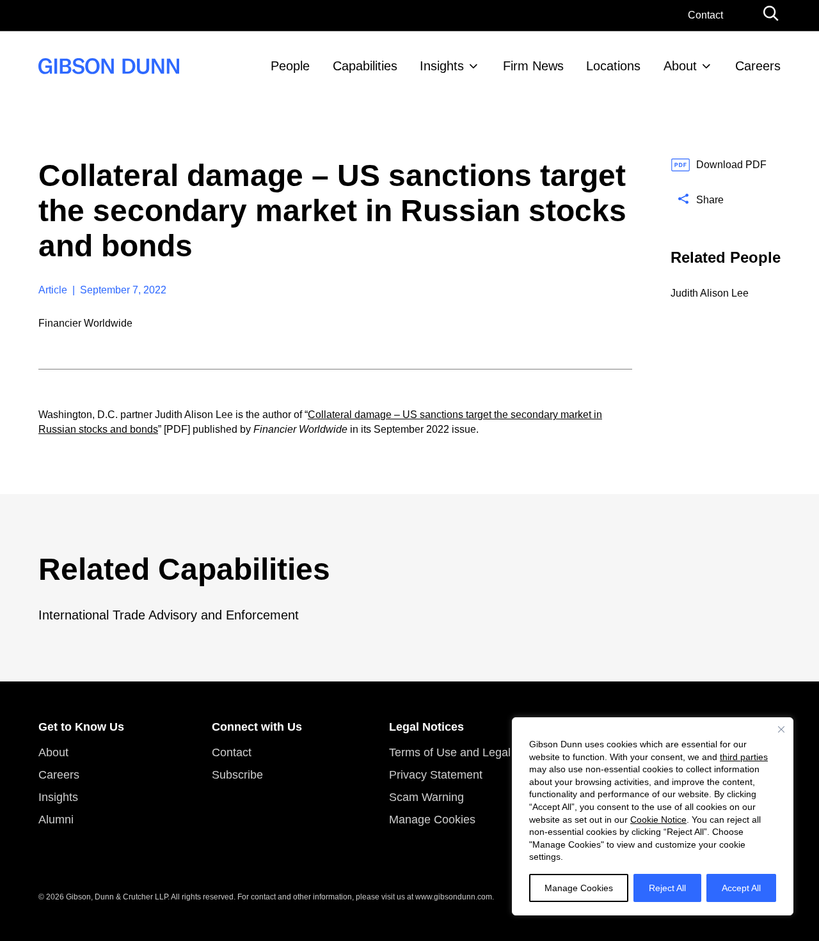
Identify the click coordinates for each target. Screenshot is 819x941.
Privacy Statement (435, 774)
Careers (758, 66)
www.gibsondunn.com (453, 896)
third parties (744, 757)
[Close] (781, 729)
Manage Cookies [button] (432, 819)
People (290, 66)
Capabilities (365, 66)
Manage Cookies (579, 888)
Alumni (56, 819)
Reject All (667, 888)
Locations (613, 66)
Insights (442, 66)
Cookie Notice (658, 819)
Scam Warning (426, 797)
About (680, 66)
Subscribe (237, 774)
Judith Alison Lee (710, 293)
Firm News (533, 66)
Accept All (741, 888)
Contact (705, 15)
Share (710, 199)
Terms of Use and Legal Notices (470, 752)
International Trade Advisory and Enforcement (168, 615)
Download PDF (731, 164)
